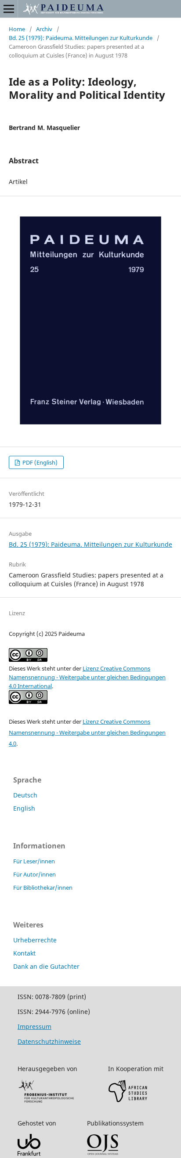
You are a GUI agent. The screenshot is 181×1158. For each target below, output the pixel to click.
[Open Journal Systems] (102, 1153)
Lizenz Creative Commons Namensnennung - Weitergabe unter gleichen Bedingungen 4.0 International (87, 677)
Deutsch (25, 795)
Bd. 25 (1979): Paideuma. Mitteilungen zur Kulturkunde (80, 38)
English (24, 808)
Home (17, 29)
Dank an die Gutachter (46, 966)
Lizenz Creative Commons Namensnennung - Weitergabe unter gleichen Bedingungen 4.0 (87, 732)
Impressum (34, 1026)
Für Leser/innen (34, 861)
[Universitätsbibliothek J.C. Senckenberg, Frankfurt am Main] (29, 1153)
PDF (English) (39, 462)
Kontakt (24, 953)
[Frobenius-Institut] (46, 1102)
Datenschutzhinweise (49, 1041)
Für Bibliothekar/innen (42, 887)
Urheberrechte (35, 940)
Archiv (44, 29)
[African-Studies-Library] (128, 1100)
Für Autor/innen (34, 874)
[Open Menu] (9, 9)
